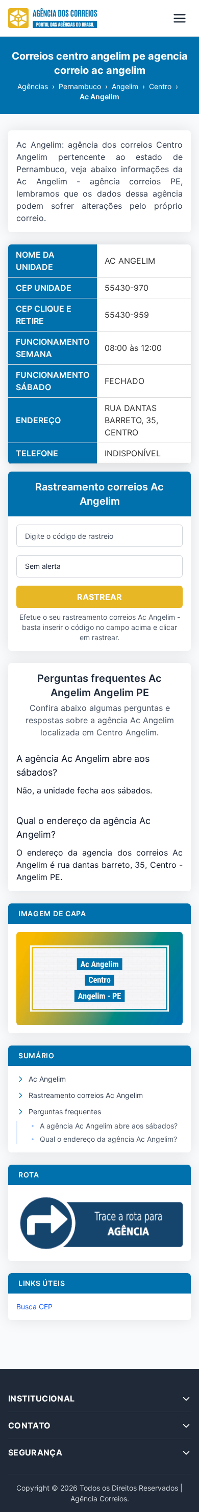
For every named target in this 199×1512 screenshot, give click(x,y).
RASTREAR (99, 597)
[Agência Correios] (52, 18)
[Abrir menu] (179, 18)
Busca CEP (34, 1306)
